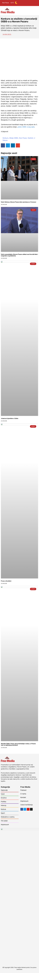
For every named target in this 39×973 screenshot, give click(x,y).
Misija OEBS (13, 138)
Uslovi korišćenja (26, 805)
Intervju (3, 805)
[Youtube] (31, 2)
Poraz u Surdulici (6, 581)
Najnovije (4, 790)
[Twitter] (28, 2)
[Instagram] (34, 2)
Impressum (5, 824)
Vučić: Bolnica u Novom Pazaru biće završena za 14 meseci (18, 202)
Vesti (3, 794)
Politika (3, 802)
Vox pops (4, 821)
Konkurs (5, 138)
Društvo (4, 798)
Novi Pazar (23, 138)
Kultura (3, 809)
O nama (23, 794)
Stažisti (30, 138)
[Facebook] (26, 2)
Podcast (23, 790)
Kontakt (23, 797)
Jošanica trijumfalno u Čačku (9, 418)
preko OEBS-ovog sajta (26, 127)
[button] (28, 10)
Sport (3, 813)
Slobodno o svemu (8, 817)
